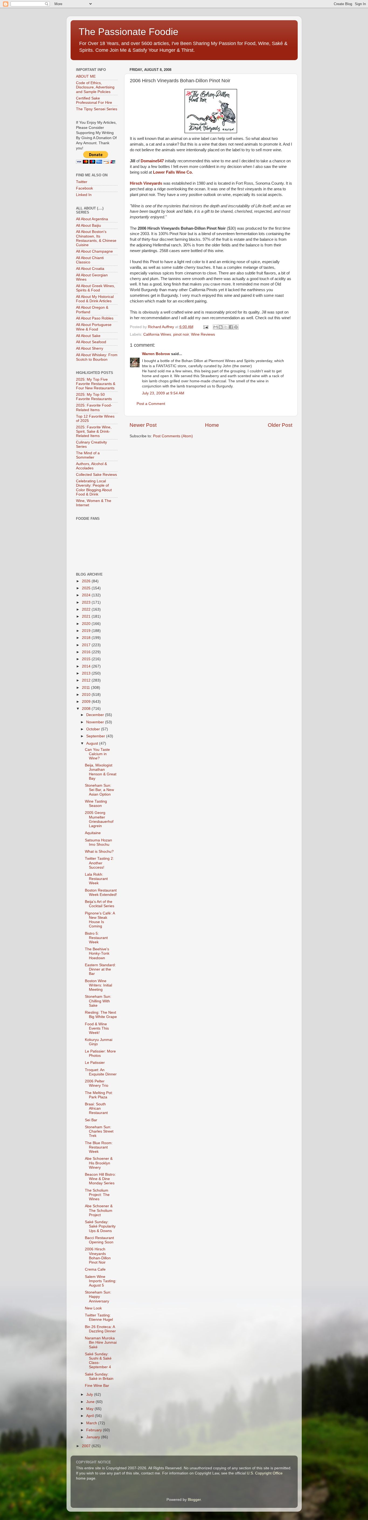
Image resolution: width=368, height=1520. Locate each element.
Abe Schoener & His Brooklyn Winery (99, 1163)
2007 (87, 1446)
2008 (87, 709)
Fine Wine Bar (97, 1386)
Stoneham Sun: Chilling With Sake (98, 1001)
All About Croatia (90, 269)
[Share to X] (225, 327)
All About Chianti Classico (90, 260)
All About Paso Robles (94, 318)
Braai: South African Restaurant (96, 1108)
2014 (87, 666)
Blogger (194, 1500)
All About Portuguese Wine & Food (94, 327)
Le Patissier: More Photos (100, 1053)
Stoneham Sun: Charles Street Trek (99, 1131)
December (95, 715)
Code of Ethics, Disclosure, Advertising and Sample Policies (95, 87)
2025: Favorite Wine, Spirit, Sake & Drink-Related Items (94, 431)
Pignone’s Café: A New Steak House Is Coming (100, 919)
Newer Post (143, 425)
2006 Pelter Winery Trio (96, 1083)
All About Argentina (92, 219)
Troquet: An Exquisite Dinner (101, 1072)
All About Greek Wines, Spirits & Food (95, 288)
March (92, 1423)
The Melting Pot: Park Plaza (99, 1095)
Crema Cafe (95, 1269)
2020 (87, 624)
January (93, 1437)
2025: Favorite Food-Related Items (94, 407)
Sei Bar (91, 1120)
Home (212, 425)
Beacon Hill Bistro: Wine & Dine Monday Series (100, 1178)
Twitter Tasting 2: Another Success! (99, 863)
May (90, 1409)
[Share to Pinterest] (236, 327)
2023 (87, 602)
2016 (87, 652)
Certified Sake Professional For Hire (94, 100)
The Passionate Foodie (128, 31)
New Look (93, 1308)
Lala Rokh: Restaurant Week (96, 878)
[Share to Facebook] (231, 327)
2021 (87, 616)
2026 (87, 581)
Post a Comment (151, 404)
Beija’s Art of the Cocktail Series (99, 904)
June (91, 1402)
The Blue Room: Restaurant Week (99, 1147)
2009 (87, 702)
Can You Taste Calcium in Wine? (97, 754)
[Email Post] (206, 327)
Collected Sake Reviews (96, 475)
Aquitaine (93, 833)
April (90, 1416)
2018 (87, 638)
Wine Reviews (203, 334)
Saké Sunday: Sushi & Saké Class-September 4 (98, 1360)
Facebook (84, 188)
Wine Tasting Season (96, 803)
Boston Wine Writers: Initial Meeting (98, 985)
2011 (86, 688)
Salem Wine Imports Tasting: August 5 (100, 1281)
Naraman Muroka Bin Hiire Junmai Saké (101, 1342)
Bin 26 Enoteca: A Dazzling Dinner (100, 1329)
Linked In (84, 195)
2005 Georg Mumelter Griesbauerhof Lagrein (99, 819)
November (95, 722)
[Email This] (215, 327)
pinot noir (181, 334)
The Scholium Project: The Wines (97, 1194)
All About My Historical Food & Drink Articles (95, 299)
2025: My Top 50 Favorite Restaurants (94, 397)
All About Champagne (94, 251)
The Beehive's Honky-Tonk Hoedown (97, 953)
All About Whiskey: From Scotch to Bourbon (96, 357)
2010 (87, 695)
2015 (87, 659)
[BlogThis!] (220, 327)
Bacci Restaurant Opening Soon (99, 1240)
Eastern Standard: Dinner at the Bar (100, 969)
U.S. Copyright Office (265, 1473)
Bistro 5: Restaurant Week (96, 937)
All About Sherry (89, 348)
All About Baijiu (88, 225)
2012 (87, 680)
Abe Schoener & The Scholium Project (99, 1210)
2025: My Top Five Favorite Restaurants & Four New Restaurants (95, 383)
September (96, 736)
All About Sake (88, 336)
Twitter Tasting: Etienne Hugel (99, 1317)
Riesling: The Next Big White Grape (101, 1014)
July (90, 1394)
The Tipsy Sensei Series (96, 109)
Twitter (81, 182)
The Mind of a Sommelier (88, 455)
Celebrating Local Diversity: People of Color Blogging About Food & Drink (94, 487)
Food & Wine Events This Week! (97, 1028)
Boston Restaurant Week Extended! (101, 892)
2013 (87, 673)
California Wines (157, 334)
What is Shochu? (99, 852)
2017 (87, 645)
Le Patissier (95, 1063)
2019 (87, 631)
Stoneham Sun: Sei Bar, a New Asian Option (99, 789)
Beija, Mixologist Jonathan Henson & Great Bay (100, 771)
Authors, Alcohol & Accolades (91, 466)
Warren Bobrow (156, 354)
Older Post (280, 425)
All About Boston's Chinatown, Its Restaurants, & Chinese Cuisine (96, 238)
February (94, 1430)
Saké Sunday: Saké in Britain (99, 1376)
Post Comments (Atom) (173, 436)
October (93, 729)
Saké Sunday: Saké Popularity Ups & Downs (100, 1226)
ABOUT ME (86, 76)
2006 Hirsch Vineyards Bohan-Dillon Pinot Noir (98, 1255)
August (92, 743)
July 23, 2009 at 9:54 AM (163, 393)
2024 (87, 595)
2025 (87, 588)
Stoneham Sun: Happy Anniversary (98, 1296)
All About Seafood (91, 342)
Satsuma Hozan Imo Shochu (98, 842)
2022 (87, 609)
